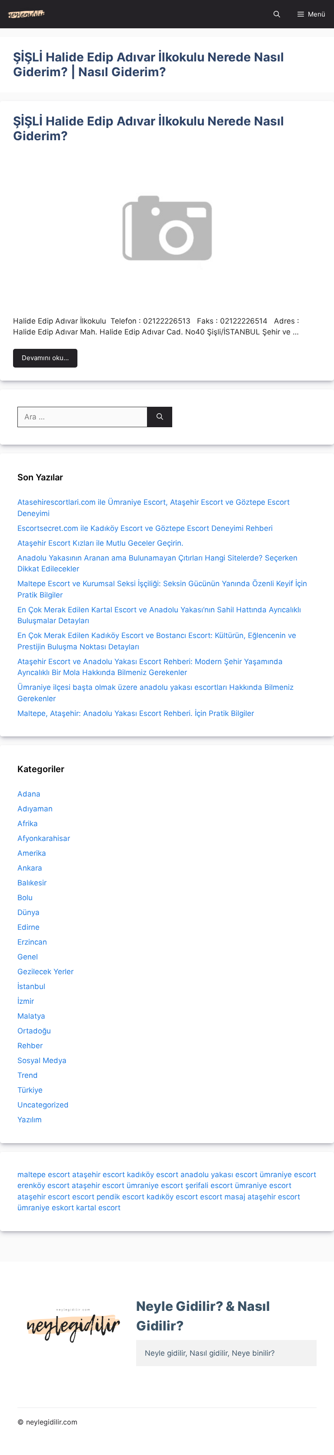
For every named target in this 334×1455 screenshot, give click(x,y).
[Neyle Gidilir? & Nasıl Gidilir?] (26, 14)
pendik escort (120, 1196)
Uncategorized (43, 1105)
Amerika (31, 853)
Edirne (28, 927)
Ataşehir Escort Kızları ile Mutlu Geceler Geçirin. (100, 543)
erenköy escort (43, 1185)
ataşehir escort (98, 1174)
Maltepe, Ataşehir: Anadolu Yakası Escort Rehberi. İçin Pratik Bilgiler (135, 713)
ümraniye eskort (45, 1207)
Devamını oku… (45, 358)
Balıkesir (32, 882)
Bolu (25, 897)
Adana (28, 794)
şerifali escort (209, 1185)
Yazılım (29, 1119)
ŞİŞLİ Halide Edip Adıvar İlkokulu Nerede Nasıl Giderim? (148, 128)
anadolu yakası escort (218, 1174)
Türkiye (30, 1090)
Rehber (30, 1045)
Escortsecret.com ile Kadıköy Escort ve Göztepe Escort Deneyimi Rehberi (145, 528)
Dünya (28, 912)
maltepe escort (43, 1174)
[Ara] (159, 417)
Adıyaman (35, 808)
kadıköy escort (152, 1174)
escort (83, 1196)
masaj (234, 1196)
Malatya (31, 1016)
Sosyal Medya (42, 1060)
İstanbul (31, 986)
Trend (27, 1075)
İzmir (25, 1001)
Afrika (27, 823)
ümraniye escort (288, 1174)
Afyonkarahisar (43, 838)
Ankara (29, 868)
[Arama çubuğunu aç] (277, 14)
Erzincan (32, 942)
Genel (27, 956)
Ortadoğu (34, 1030)
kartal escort (98, 1207)
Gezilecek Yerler (45, 971)
